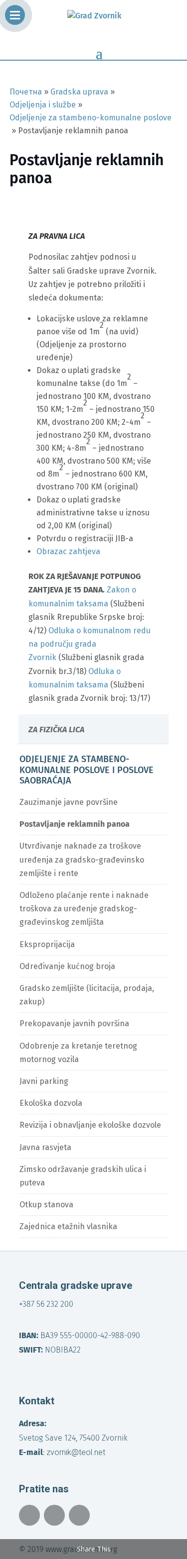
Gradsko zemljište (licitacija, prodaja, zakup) (86, 994)
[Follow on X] (54, 1515)
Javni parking (43, 1081)
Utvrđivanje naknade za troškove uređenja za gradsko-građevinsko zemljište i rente (81, 859)
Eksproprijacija (47, 944)
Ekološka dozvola (50, 1103)
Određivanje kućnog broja (67, 966)
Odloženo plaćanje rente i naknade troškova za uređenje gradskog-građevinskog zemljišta (84, 908)
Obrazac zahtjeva (68, 551)
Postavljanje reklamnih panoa (74, 824)
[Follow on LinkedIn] (79, 1515)
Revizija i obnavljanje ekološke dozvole (90, 1125)
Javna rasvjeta (45, 1147)
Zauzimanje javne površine (68, 802)
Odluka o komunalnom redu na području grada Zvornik (89, 644)
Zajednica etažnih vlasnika (68, 1226)
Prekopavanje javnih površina (74, 1023)
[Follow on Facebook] (29, 1515)
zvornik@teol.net (75, 1452)
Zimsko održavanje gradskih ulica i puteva (82, 1176)
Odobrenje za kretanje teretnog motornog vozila (78, 1052)
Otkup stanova (46, 1204)
